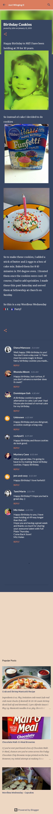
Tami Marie (20, 491)
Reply (16, 365)
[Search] (49, 4)
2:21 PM (30, 491)
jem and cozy (21, 475)
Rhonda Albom (22, 371)
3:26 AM (34, 372)
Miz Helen (19, 509)
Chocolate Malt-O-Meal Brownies (18, 742)
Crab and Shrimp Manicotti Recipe (18, 691)
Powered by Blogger (28, 809)
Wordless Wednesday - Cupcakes (18, 792)
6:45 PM (29, 510)
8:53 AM (34, 454)
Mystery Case (21, 454)
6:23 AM (29, 417)
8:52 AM (32, 476)
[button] (5, 34)
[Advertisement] (26, 623)
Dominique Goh (22, 393)
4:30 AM (35, 393)
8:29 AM (28, 436)
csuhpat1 (19, 435)
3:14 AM (35, 348)
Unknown (19, 417)
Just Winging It (16, 4)
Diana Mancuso (22, 347)
